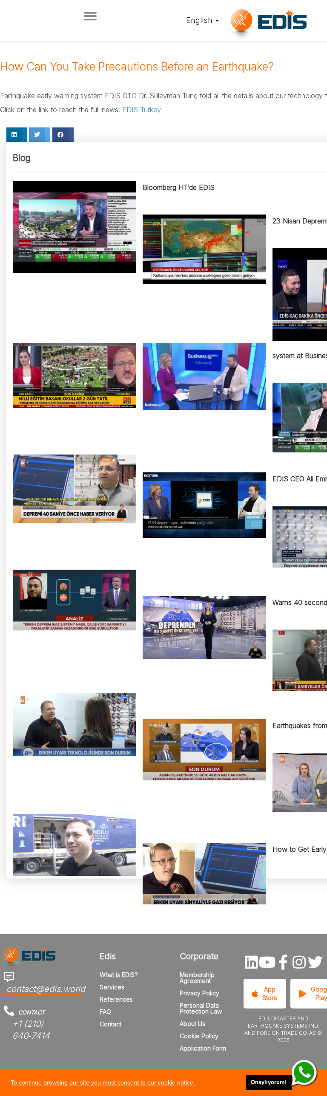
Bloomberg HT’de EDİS (179, 187)
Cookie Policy (199, 1036)
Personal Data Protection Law (201, 1008)
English (200, 20)
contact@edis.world (45, 989)
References (116, 1000)
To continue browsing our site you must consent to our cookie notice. (103, 1082)
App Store (270, 993)
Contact (110, 1024)
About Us (192, 1024)
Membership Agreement (197, 978)
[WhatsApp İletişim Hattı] (304, 1073)
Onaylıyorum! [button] (269, 1082)
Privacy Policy (199, 993)
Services (112, 987)
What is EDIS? (119, 975)
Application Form (203, 1048)
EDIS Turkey (140, 109)
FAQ (105, 1012)
